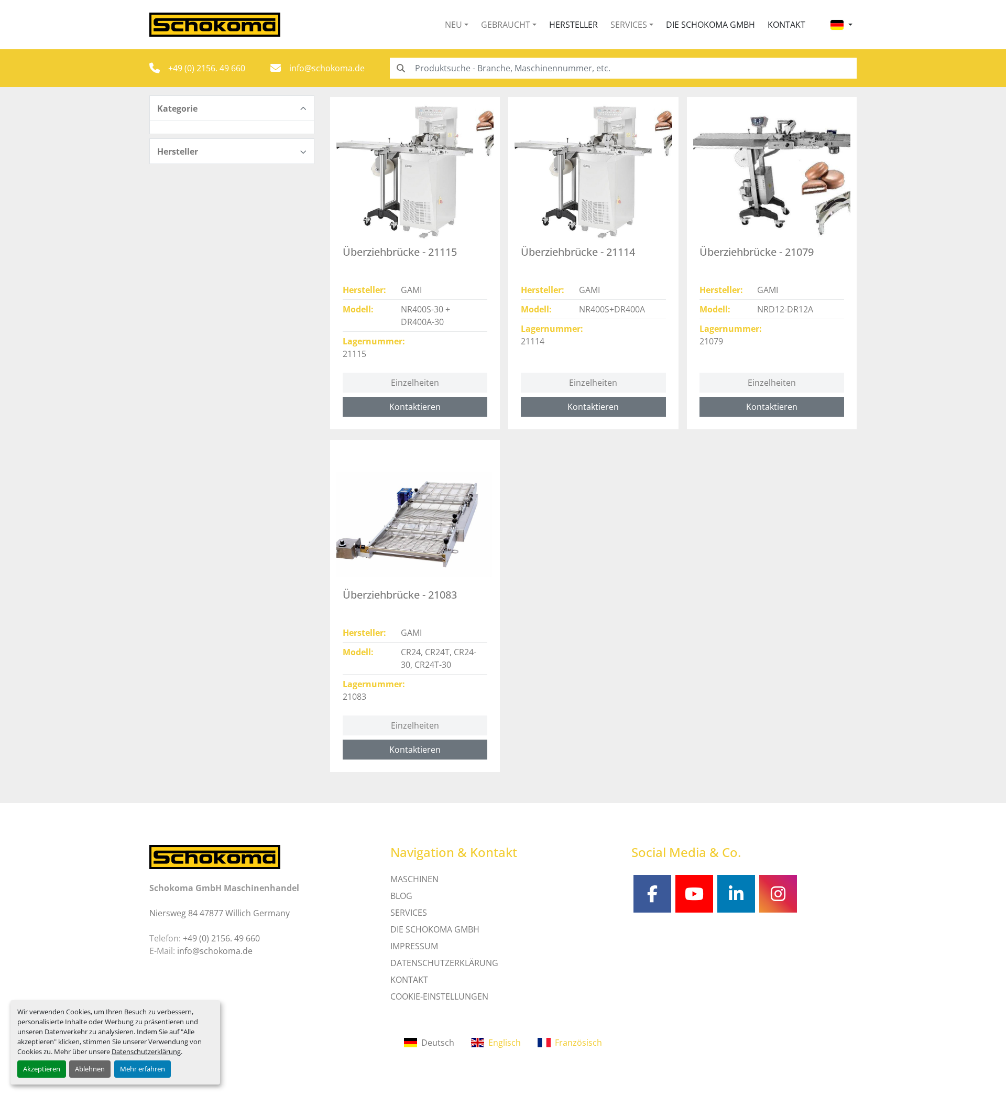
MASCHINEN (414, 879)
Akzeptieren (41, 1069)
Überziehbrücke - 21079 (756, 252)
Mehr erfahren (142, 1069)
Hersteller (573, 24)
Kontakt (786, 24)
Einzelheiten (415, 382)
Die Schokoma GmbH (710, 24)
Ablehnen (90, 1069)
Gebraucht (505, 24)
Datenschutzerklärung (146, 1051)
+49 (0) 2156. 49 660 (206, 68)
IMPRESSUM (414, 946)
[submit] (400, 68)
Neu (453, 24)
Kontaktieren (415, 407)
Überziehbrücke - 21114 (578, 252)
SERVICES (408, 912)
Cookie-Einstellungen (439, 996)
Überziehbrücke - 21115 (400, 252)
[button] (456, 24)
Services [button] (628, 24)
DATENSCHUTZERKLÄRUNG (444, 963)
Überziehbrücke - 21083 (400, 595)
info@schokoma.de (327, 68)
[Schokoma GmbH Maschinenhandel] (214, 856)
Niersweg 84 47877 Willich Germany (219, 913)
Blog (401, 896)
